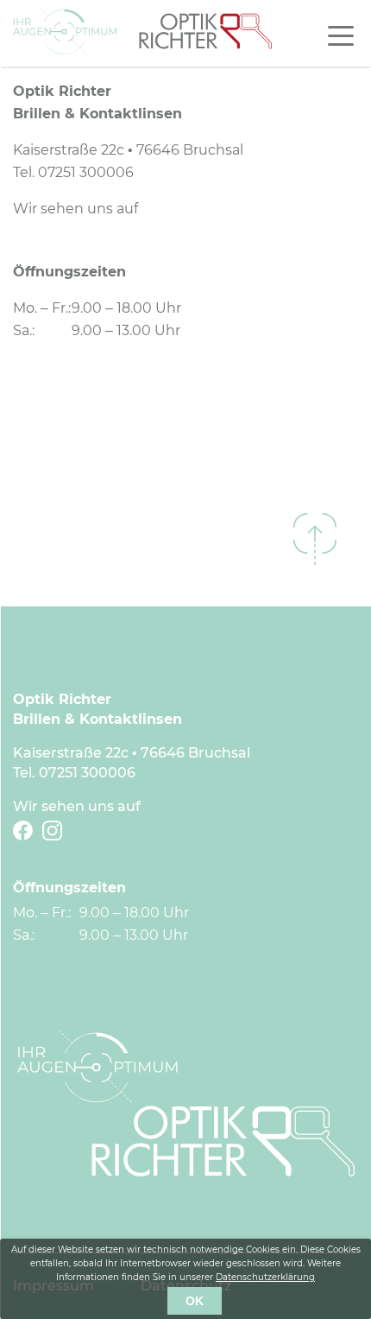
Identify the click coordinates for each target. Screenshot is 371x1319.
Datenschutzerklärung (265, 1277)
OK (195, 1301)
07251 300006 (86, 172)
